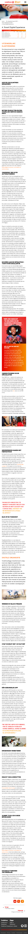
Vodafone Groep (5, 926)
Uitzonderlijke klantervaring (8, 788)
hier (14, 390)
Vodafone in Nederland (4, 923)
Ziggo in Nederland (12, 923)
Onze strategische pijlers (7, 22)
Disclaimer (3, 932)
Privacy (8, 932)
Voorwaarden (19, 932)
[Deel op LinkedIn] (14, 901)
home (3, 21)
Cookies (13, 932)
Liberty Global (13, 926)
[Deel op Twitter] (18, 901)
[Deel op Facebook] (22, 901)
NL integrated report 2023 (12, 21)
